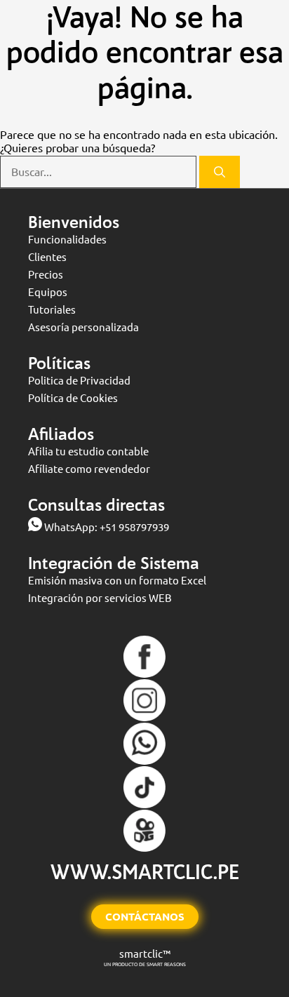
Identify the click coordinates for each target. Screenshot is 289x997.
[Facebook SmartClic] (144, 674)
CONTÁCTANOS (144, 917)
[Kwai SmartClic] (144, 848)
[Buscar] (219, 172)
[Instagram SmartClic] (144, 717)
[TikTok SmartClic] (144, 804)
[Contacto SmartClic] (144, 761)
